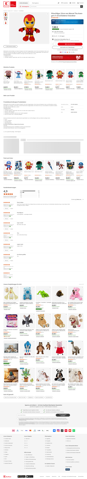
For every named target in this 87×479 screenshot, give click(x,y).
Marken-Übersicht (8, 463)
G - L (26, 443)
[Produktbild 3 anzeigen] (6, 23)
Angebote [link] (48, 438)
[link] (35, 3)
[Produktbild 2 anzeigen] (6, 19)
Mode (6, 452)
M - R (27, 445)
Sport (6, 456)
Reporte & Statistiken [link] (71, 438)
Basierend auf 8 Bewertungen (10, 196)
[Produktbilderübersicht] (5, 28)
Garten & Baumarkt (9, 443)
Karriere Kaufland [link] (70, 459)
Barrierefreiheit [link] (81, 476)
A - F (26, 440)
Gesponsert (81, 284)
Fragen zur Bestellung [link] (30, 457)
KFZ (5, 458)
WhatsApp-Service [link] (50, 458)
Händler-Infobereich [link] (50, 466)
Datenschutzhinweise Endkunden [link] (73, 452)
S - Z (26, 447)
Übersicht (28, 438)
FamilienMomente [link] (50, 456)
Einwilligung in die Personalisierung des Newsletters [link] (27, 422)
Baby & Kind (7, 447)
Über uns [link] (69, 440)
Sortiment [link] (48, 445)
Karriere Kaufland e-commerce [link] (73, 462)
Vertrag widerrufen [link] (29, 461)
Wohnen (6, 449)
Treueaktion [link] (48, 449)
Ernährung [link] (48, 454)
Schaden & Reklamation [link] (30, 463)
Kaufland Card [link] (49, 443)
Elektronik (7, 440)
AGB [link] (59, 476)
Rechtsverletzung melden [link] (31, 468)
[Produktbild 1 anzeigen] (6, 14)
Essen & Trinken (8, 461)
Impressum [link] (42, 476)
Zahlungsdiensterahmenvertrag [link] (73, 448)
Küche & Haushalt (8, 445)
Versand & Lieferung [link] (30, 466)
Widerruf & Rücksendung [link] (31, 459)
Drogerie (6, 454)
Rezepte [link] (48, 447)
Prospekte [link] (48, 440)
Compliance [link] (48, 476)
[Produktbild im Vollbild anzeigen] (29, 28)
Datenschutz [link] (54, 476)
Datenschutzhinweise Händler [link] (73, 450)
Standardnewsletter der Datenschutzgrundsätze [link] (26, 419)
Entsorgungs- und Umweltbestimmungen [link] (69, 476)
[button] (67, 29)
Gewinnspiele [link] (49, 452)
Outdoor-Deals (8, 438)
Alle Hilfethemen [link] (29, 454)
